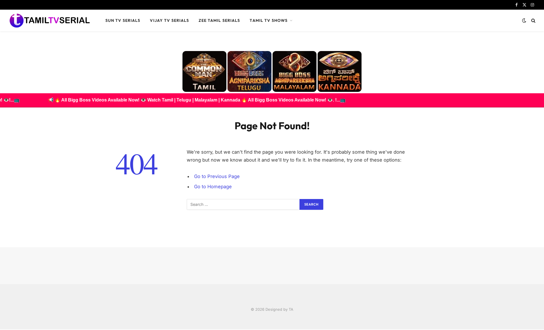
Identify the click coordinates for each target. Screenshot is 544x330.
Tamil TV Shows (269, 20)
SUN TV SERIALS (123, 20)
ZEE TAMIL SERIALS (219, 20)
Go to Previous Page (217, 176)
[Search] (533, 20)
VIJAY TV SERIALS (169, 20)
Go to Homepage (213, 186)
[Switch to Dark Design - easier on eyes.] (524, 20)
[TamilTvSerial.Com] (49, 20)
